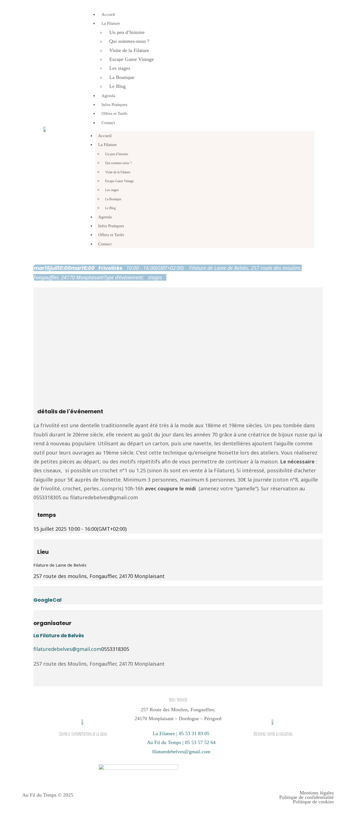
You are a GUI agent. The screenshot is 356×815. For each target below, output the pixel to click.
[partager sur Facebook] (35, 681)
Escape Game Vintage (131, 59)
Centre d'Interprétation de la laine (83, 734)
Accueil (108, 14)
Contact (108, 122)
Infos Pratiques (114, 104)
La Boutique (121, 77)
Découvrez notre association (273, 734)
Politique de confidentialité (306, 797)
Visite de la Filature (129, 50)
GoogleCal (47, 599)
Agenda (108, 95)
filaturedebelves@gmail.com (67, 649)
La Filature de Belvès (58, 635)
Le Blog (117, 86)
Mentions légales (317, 793)
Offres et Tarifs (114, 113)
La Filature (111, 23)
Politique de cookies (313, 801)
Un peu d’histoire (127, 32)
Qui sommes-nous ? (129, 41)
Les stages (119, 68)
